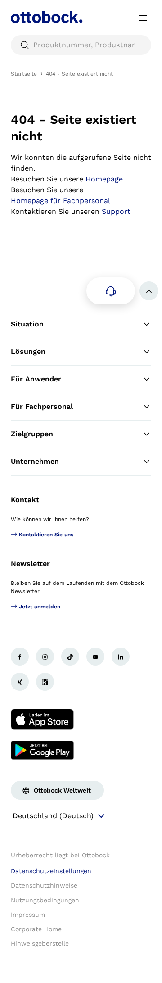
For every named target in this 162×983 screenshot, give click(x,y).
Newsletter (30, 563)
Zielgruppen (32, 434)
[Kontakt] (110, 290)
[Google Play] (42, 750)
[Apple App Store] (42, 719)
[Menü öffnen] (143, 18)
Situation (27, 324)
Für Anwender (36, 379)
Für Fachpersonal (42, 406)
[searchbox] (81, 45)
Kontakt (25, 499)
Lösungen (28, 351)
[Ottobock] (47, 18)
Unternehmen (35, 461)
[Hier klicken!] (20, 657)
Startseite (24, 74)
